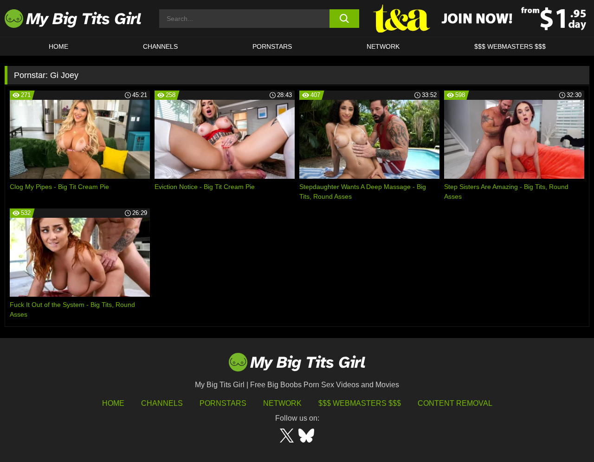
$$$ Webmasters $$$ (359, 403)
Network (383, 46)
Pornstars (272, 46)
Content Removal (455, 403)
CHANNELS (160, 46)
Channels (162, 403)
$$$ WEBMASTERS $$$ (510, 46)
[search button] (344, 18)
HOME (58, 46)
